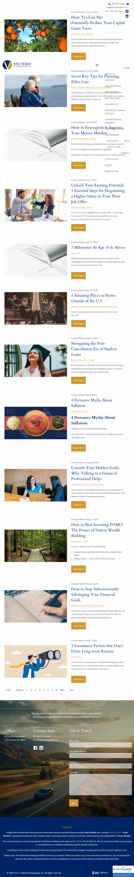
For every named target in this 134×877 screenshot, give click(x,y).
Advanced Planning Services (115, 112)
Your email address (87, 751)
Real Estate (101, 306)
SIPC (119, 832)
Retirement (75, 253)
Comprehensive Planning (113, 121)
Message (82, 772)
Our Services (112, 104)
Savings (93, 138)
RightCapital (112, 171)
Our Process (111, 92)
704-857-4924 (43, 736)
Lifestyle (74, 207)
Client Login (111, 159)
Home (127, 68)
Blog (127, 141)
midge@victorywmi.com (47, 740)
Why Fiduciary (112, 98)
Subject (82, 761)
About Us (110, 74)
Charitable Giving (114, 128)
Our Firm (109, 80)
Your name (83, 740)
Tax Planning (112, 135)
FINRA (112, 832)
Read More (78, 165)
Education (83, 360)
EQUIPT (108, 165)
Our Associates (113, 86)
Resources (113, 141)
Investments (84, 138)
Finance (74, 138)
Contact (125, 153)
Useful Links (113, 147)
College (91, 360)
